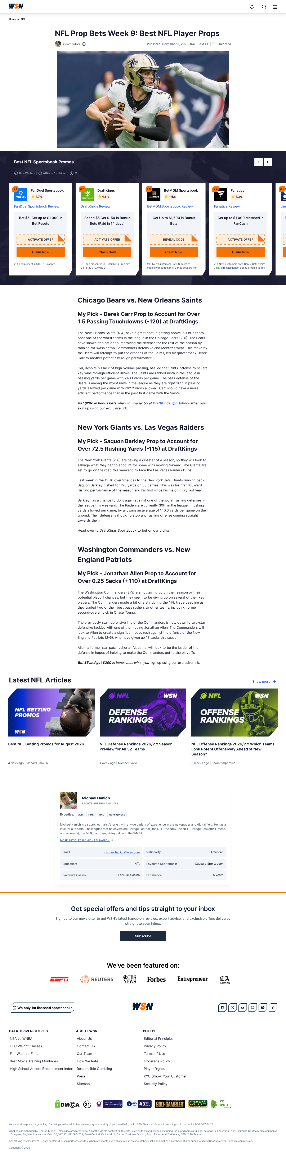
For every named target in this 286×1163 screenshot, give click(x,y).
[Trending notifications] (252, 6)
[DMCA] (67, 1104)
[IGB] (108, 1104)
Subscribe (143, 936)
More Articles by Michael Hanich (85, 840)
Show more (261, 681)
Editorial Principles (158, 1038)
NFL (23, 19)
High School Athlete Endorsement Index (41, 1069)
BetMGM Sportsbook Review (170, 206)
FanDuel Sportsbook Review (36, 206)
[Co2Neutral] (221, 1104)
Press (81, 1076)
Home (12, 19)
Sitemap (83, 1084)
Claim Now (40, 252)
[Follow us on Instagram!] (253, 1007)
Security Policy (155, 1084)
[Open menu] (275, 7)
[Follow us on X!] (232, 1007)
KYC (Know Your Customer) (166, 1076)
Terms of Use (154, 1053)
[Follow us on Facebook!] (222, 1007)
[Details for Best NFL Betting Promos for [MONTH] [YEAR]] (51, 713)
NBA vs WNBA (21, 1038)
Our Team (84, 1053)
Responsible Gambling (94, 1069)
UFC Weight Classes (26, 1046)
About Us (84, 1038)
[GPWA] (197, 1104)
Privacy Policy (155, 1046)
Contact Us (86, 1046)
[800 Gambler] (170, 1104)
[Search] (264, 6)
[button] (275, 7)
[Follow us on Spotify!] (263, 1007)
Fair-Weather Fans (24, 1053)
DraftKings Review (95, 206)
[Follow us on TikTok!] (273, 1007)
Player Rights (154, 1069)
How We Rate (87, 1061)
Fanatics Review (227, 206)
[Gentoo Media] (139, 1104)
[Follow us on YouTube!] (242, 1007)
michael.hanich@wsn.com (122, 852)
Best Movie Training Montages (34, 1061)
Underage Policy (157, 1061)
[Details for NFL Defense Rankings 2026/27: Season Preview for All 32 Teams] (143, 713)
